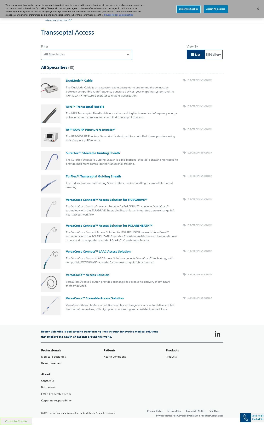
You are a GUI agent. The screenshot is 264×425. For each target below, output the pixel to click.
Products (171, 356)
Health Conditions (115, 356)
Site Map (214, 410)
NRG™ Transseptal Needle (85, 107)
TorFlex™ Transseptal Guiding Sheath (93, 176)
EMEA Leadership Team (56, 394)
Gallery (215, 54)
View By (192, 46)
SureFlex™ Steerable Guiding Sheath (93, 153)
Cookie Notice (126, 14)
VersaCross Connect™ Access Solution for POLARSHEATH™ (109, 225)
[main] (132, 220)
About (45, 374)
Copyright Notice (195, 410)
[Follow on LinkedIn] (217, 334)
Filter (44, 46)
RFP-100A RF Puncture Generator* (90, 129)
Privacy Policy (155, 410)
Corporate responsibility (56, 400)
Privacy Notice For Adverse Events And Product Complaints (189, 415)
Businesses (48, 387)
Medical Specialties (53, 356)
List (197, 54)
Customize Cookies (16, 421)
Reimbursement (51, 363)
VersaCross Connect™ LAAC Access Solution (98, 251)
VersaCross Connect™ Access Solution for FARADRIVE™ (107, 200)
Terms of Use (174, 410)
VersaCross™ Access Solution (87, 275)
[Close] (258, 8)
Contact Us (48, 381)
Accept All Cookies (215, 9)
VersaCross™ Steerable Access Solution (95, 298)
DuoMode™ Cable (79, 80)
